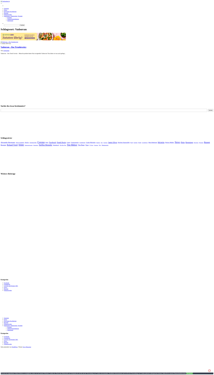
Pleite (183, 142)
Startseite (6, 8)
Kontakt (9, 17)
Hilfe (102, 142)
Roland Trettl (12, 145)
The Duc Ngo (63, 145)
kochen (136, 142)
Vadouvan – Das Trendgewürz (13, 47)
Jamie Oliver (112, 142)
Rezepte (6, 13)
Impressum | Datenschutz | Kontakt (13, 16)
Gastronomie (75, 142)
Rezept (207, 142)
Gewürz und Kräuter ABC (11, 286)
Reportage (189, 142)
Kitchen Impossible (124, 142)
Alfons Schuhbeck (20, 142)
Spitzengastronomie (29, 145)
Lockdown (145, 142)
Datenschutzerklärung (13, 19)
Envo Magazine (27, 347)
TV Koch (91, 145)
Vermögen (96, 145)
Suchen (210, 110)
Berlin (27, 142)
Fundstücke (7, 284)
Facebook (52, 142)
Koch (131, 142)
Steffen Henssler (45, 145)
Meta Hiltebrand (152, 142)
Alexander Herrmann (8, 142)
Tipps (87, 145)
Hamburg (98, 142)
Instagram (105, 142)
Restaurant (201, 142)
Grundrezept (82, 142)
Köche (139, 142)
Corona (41, 142)
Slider (21, 145)
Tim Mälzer (72, 145)
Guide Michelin (91, 142)
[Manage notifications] (209, 370)
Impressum (10, 20)
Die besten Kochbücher (10, 11)
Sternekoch (56, 145)
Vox (100, 145)
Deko (46, 142)
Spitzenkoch (35, 145)
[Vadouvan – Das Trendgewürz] (9, 42)
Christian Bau (33, 142)
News (5, 10)
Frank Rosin (61, 142)
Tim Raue (81, 145)
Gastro (68, 142)
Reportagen (196, 142)
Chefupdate (6, 50)
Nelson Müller (169, 142)
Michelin (161, 142)
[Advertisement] (107, 67)
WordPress (14, 347)
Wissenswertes (8, 14)
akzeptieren (189, 373)
